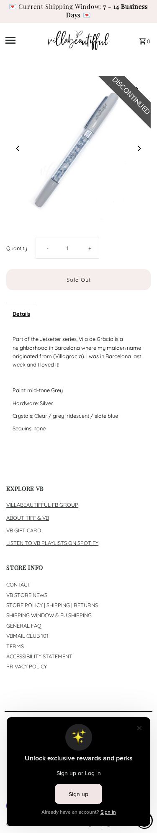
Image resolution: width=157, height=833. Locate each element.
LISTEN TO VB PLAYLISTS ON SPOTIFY (52, 543)
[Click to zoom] (137, 89)
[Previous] (17, 148)
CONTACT (18, 584)
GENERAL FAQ (23, 625)
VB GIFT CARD (23, 530)
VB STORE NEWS (26, 595)
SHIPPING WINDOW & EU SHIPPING (49, 615)
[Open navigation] (24, 40)
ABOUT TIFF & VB (27, 517)
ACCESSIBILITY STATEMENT (39, 656)
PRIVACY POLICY (26, 666)
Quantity (16, 248)
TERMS (15, 646)
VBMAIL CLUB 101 (27, 635)
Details (21, 313)
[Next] (139, 148)
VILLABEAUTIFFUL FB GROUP (42, 504)
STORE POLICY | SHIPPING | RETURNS (52, 605)
